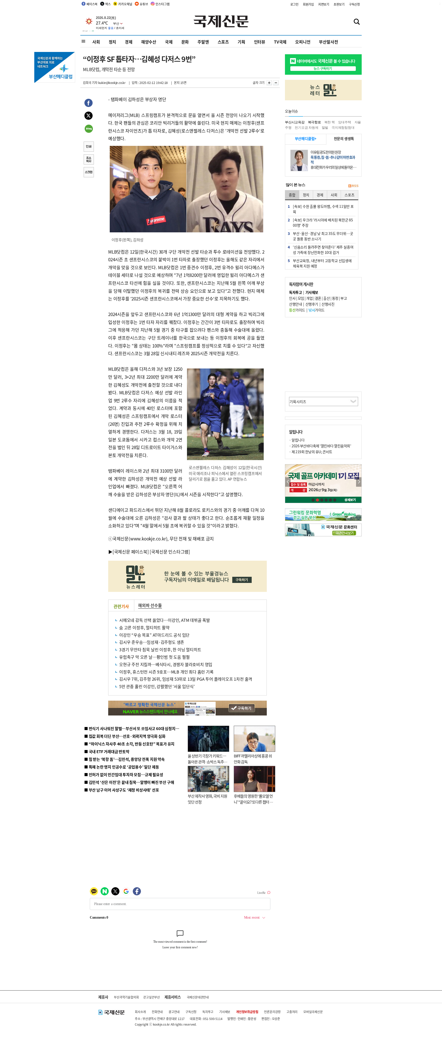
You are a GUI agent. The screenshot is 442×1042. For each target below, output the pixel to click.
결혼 (318, 298)
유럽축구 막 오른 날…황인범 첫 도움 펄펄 (154, 657)
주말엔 (203, 42)
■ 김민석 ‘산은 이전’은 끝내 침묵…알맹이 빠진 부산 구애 (129, 782)
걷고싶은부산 (151, 997)
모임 (301, 298)
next (358, 482)
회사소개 (140, 1012)
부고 (343, 298)
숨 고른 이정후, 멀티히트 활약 (144, 627)
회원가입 (308, 4)
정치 (112, 42)
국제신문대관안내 (198, 997)
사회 (96, 42)
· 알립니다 (296, 439)
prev (288, 482)
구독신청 (354, 4)
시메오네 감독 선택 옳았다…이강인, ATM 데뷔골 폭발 (164, 620)
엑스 (108, 4)
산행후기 (311, 304)
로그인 (294, 4)
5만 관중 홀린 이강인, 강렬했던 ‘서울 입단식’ (157, 686)
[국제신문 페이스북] (131, 551)
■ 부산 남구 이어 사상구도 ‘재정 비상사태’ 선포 (121, 790)
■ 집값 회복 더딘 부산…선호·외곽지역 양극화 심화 (124, 736)
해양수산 (148, 42)
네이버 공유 (88, 129)
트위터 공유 (88, 116)
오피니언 (302, 42)
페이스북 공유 (88, 103)
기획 (241, 42)
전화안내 (157, 1012)
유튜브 (144, 4)
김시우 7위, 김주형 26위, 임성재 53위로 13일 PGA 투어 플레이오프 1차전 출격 (185, 679)
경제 (128, 42)
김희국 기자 (90, 82)
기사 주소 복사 (88, 160)
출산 (326, 298)
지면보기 (323, 4)
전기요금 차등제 (306, 127)
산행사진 (328, 304)
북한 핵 (329, 122)
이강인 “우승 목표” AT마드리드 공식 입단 (154, 635)
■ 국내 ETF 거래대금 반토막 (106, 751)
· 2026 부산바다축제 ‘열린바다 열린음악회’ (320, 445)
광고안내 (174, 1012)
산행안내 (295, 304)
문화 (185, 42)
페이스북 (91, 4)
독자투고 (207, 1012)
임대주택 (344, 122)
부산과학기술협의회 (126, 997)
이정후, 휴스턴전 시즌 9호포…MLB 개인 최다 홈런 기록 (166, 672)
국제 (169, 42)
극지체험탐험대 (343, 127)
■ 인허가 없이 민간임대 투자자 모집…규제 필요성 (123, 774)
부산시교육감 (295, 122)
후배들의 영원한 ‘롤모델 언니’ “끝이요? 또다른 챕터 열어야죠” (253, 801)
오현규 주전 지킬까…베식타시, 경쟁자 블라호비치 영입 (165, 664)
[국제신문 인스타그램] (170, 551)
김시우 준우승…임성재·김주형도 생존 (151, 642)
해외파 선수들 (150, 605)
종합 (292, 194)
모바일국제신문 (313, 1012)
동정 (335, 298)
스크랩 (88, 172)
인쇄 (88, 147)
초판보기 (339, 4)
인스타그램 (162, 4)
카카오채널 (125, 4)
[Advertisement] (323, 354)
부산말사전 (328, 42)
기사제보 (224, 1012)
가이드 (297, 309)
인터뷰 (259, 42)
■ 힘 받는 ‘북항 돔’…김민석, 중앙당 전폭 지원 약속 (124, 759)
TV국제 (280, 42)
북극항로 (314, 122)
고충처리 (291, 1012)
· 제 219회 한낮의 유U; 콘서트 (310, 451)
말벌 (325, 127)
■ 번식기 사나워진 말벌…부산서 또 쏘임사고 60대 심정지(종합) (134, 728)
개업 (309, 298)
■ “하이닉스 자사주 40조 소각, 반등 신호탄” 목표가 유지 (129, 743)
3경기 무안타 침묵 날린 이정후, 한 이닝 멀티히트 (160, 649)
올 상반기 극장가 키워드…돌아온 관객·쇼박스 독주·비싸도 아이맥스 (207, 761)
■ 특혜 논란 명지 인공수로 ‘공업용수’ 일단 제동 (121, 766)
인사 (292, 298)
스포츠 (223, 42)
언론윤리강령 (272, 1012)
